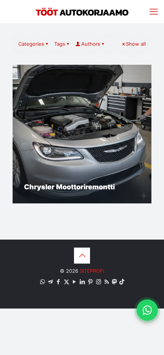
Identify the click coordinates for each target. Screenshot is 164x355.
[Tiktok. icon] (122, 281)
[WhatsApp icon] (42, 281)
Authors (90, 44)
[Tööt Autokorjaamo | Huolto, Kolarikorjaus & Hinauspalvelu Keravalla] (82, 11)
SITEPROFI (92, 271)
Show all (136, 44)
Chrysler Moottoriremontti (69, 187)
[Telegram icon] (50, 281)
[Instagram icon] (98, 281)
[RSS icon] (106, 281)
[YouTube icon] (74, 281)
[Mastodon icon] (114, 281)
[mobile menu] (153, 11)
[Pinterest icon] (90, 281)
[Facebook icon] (58, 281)
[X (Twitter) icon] (66, 281)
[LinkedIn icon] (82, 281)
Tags (59, 44)
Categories (31, 44)
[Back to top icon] (82, 256)
